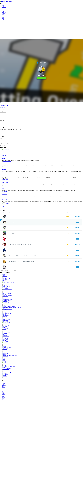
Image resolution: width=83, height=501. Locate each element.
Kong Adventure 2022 (5, 206)
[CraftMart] (4, 327)
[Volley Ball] (4, 280)
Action (3, 9)
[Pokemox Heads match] (6, 298)
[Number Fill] (4, 375)
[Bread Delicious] (5, 321)
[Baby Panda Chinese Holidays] (7, 293)
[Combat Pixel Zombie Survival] (7, 325)
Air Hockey (4, 7)
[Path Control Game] (5, 348)
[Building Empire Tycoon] (6, 284)
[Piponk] (3, 185)
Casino (3, 386)
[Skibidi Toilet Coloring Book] (7, 295)
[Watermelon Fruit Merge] (6, 322)
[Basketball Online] (5, 179)
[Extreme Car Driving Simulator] (7, 299)
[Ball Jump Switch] (5, 371)
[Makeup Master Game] (5, 336)
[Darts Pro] (4, 340)
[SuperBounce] (4, 373)
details (15, 270)
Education (3, 16)
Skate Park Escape (5, 175)
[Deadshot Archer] (5, 356)
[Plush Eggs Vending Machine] (7, 309)
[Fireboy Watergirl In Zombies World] (8, 282)
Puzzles (3, 20)
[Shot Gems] (4, 305)
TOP (1, 220)
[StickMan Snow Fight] (5, 302)
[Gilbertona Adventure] (5, 149)
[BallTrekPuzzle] (4, 354)
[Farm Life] (4, 352)
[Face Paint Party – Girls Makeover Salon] (8, 306)
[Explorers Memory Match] (6, 351)
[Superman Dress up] (5, 345)
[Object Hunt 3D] (5, 296)
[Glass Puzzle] (4, 342)
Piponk (3, 188)
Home (3, 5)
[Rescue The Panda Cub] (6, 286)
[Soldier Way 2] (4, 361)
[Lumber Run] (4, 291)
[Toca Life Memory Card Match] (7, 317)
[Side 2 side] (4, 329)
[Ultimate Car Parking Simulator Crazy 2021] (9, 337)
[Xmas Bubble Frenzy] (5, 364)
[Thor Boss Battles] (5, 301)
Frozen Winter (4, 194)
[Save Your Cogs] (5, 285)
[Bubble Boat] (4, 324)
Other (3, 19)
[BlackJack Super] (5, 279)
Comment (2, 136)
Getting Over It (5, 105)
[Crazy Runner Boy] (5, 304)
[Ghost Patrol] (4, 303)
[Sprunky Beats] (4, 281)
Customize (3, 13)
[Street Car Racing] (5, 318)
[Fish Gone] (4, 334)
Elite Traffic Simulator (5, 199)
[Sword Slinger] (4, 344)
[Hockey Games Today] (6, 1)
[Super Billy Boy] (5, 374)
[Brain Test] (4, 314)
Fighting (3, 17)
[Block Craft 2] (4, 276)
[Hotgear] (3, 275)
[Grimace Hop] (4, 370)
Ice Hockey (3, 6)
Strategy (3, 22)
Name (1, 138)
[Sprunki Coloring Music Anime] (7, 372)
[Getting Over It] (2, 107)
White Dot (3, 158)
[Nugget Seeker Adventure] (6, 161)
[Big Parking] (4, 312)
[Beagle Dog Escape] (5, 369)
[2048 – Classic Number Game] (7, 357)
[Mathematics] (4, 360)
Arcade (3, 11)
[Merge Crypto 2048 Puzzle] (6, 313)
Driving (3, 15)
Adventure (3, 10)
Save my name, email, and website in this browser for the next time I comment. (13, 143)
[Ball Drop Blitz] (4, 316)
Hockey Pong (4, 392)
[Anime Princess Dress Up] (6, 297)
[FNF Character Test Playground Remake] (8, 366)
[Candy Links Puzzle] (5, 365)
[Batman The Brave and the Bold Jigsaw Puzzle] (9, 355)
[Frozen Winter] (4, 191)
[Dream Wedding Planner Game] (7, 347)
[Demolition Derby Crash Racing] (7, 277)
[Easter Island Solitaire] (5, 323)
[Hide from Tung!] (5, 320)
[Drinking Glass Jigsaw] (6, 283)
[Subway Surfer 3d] (5, 287)
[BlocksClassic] (4, 376)
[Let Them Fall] (4, 349)
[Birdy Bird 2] (4, 311)
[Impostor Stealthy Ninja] (6, 332)
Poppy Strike (4, 169)
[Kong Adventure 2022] (6, 203)
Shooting (3, 397)
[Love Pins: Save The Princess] (7, 289)
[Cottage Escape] (4, 274)
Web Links (3, 23)
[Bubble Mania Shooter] (6, 319)
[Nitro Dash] (4, 308)
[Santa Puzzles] (4, 294)
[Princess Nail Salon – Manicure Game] (8, 278)
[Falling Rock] (4, 335)
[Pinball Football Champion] (6, 300)
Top (0, 401)
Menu (1, 3)
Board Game (4, 12)
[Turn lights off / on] (2, 102)
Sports (3, 398)
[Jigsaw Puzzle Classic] (5, 315)
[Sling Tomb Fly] (4, 377)
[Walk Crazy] (4, 346)
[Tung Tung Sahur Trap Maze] (6, 368)
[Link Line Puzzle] (5, 353)
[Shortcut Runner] (5, 328)
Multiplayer (3, 18)
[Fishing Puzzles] (4, 333)
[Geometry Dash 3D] (5, 362)
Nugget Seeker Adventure (6, 163)
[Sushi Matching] (4, 292)
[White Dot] (4, 155)
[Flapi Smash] (4, 358)
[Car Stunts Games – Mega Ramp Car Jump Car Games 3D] (11, 307)
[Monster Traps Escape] (5, 338)
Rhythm (3, 396)
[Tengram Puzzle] (5, 339)
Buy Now (77, 216)
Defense (3, 14)
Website (1, 141)
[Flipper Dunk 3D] (5, 288)
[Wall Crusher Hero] (5, 341)
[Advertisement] (41, 31)
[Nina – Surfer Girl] (5, 326)
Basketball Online (5, 182)
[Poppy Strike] (4, 166)
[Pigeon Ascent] (4, 367)
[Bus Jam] (3, 359)
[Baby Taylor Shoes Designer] (6, 331)
